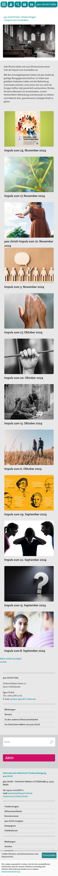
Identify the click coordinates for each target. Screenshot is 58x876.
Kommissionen (11, 816)
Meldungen (9, 709)
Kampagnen (10, 825)
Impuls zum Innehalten (16, 20)
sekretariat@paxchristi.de (20, 793)
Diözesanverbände (13, 811)
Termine (8, 714)
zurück (3, 661)
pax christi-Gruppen (13, 821)
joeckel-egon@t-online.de (23, 699)
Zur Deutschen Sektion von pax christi (22, 724)
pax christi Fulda (12, 17)
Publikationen (11, 830)
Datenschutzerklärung (11, 871)
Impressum (8, 796)
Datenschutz (22, 796)
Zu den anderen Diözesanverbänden (21, 719)
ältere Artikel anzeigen (11, 658)
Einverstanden (49, 855)
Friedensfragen (28, 17)
